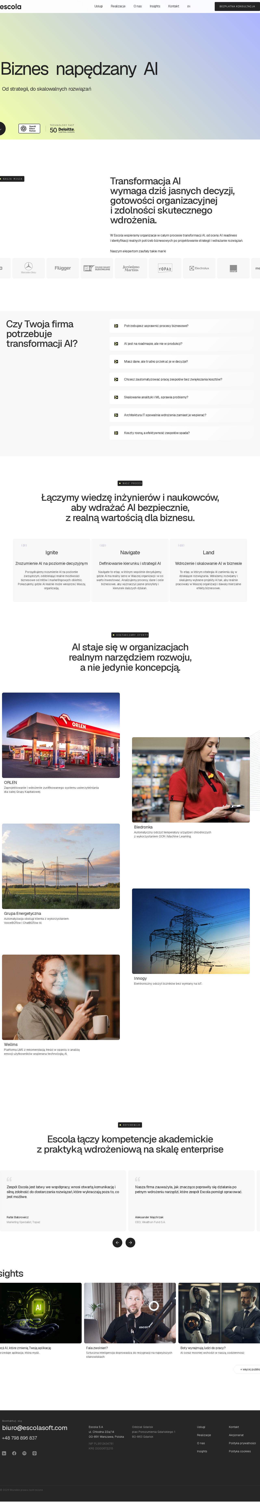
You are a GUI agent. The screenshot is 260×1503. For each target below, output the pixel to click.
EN (189, 6)
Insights (155, 6)
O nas (138, 6)
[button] (117, 1242)
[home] (10, 6)
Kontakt (173, 6)
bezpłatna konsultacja (237, 6)
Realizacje (118, 6)
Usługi (98, 6)
